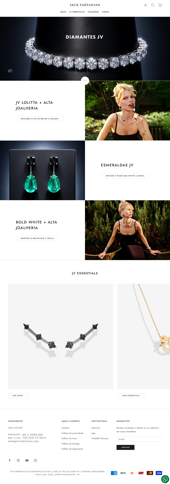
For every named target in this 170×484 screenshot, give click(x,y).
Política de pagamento (72, 448)
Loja (93, 433)
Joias (63, 11)
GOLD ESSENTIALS (130, 395)
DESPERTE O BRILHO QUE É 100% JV (37, 238)
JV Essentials (77, 11)
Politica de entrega (71, 443)
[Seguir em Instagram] (18, 460)
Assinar (125, 447)
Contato (65, 427)
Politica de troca (69, 438)
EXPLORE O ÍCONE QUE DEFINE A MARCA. (125, 176)
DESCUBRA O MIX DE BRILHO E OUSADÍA (40, 118)
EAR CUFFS (18, 395)
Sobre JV (95, 427)
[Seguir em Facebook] (9, 460)
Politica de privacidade (73, 433)
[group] (85, 49)
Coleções (93, 11)
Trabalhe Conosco (100, 438)
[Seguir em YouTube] (27, 460)
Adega (106, 11)
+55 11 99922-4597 (32, 434)
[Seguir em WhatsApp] (35, 460)
